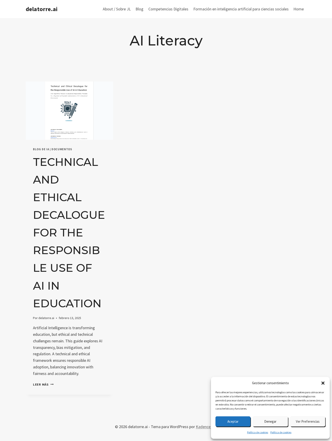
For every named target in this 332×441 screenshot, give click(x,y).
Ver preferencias (308, 421)
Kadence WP (206, 426)
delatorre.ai (46, 318)
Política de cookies (257, 432)
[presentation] (69, 110)
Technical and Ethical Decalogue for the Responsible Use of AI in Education (69, 232)
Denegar (270, 421)
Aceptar (232, 421)
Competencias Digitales (168, 9)
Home (298, 9)
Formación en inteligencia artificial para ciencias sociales (241, 9)
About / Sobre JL (117, 9)
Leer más (43, 384)
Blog (139, 9)
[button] (323, 383)
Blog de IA (41, 149)
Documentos (61, 149)
